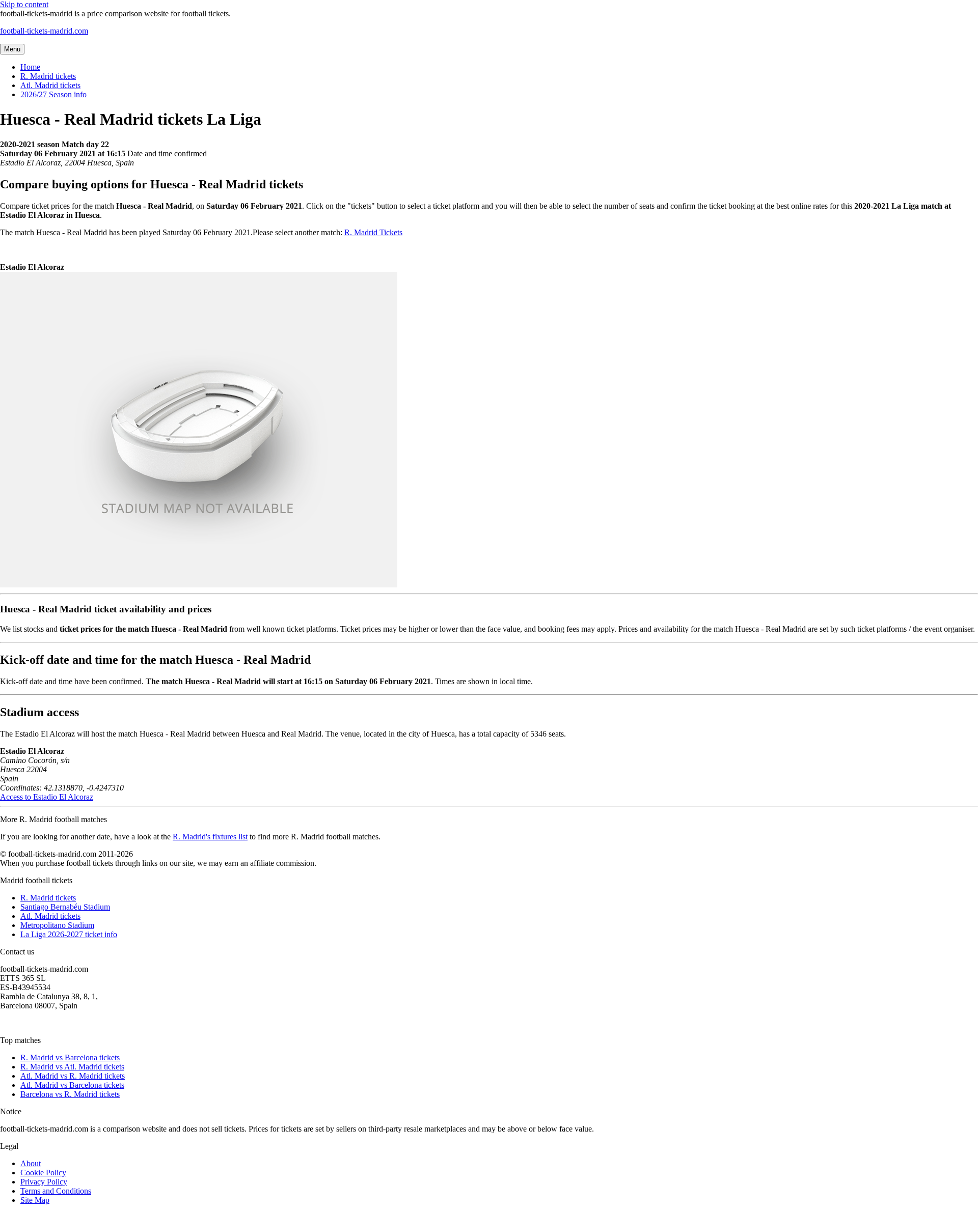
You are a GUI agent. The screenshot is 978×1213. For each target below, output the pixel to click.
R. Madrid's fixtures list (210, 836)
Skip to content (24, 4)
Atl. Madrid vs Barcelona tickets (72, 1085)
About (30, 1163)
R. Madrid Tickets (373, 232)
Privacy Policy (43, 1181)
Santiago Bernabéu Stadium (65, 906)
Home (30, 67)
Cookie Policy (43, 1172)
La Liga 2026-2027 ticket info (68, 934)
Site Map (34, 1200)
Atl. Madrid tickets (50, 85)
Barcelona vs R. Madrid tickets (70, 1094)
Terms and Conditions (55, 1191)
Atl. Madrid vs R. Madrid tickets (72, 1075)
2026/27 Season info (53, 94)
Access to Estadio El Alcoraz (46, 797)
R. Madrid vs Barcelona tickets (70, 1057)
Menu (12, 49)
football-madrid (44, 30)
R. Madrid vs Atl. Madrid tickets (72, 1066)
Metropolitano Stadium (57, 925)
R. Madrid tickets (48, 76)
